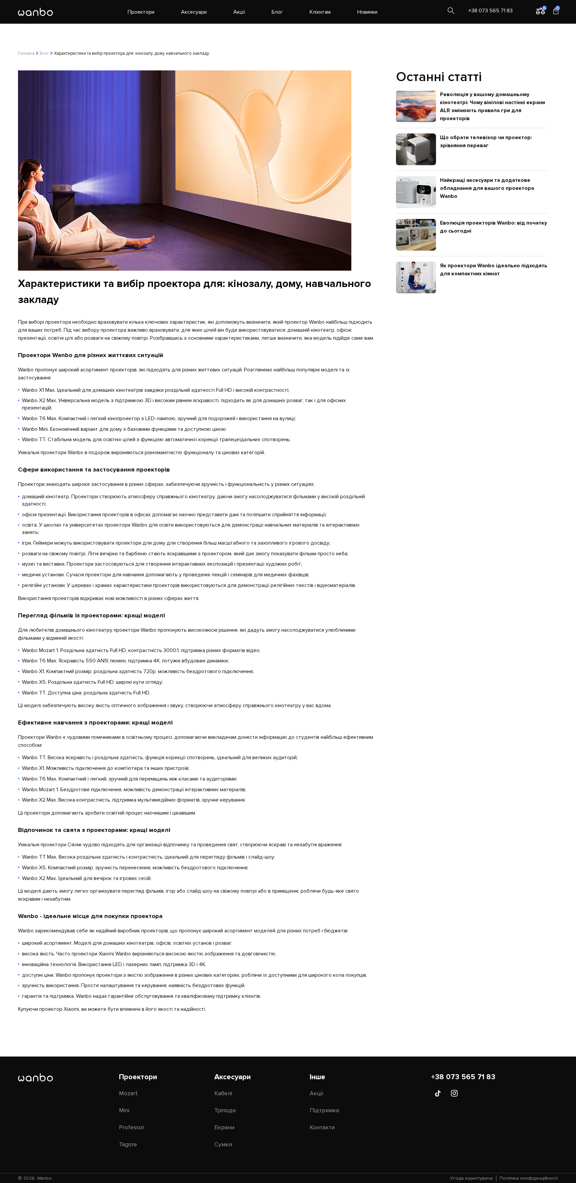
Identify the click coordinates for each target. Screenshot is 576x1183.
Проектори (141, 12)
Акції (239, 12)
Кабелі (223, 1093)
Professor (131, 1127)
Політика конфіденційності (529, 1178)
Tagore (128, 1144)
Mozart (128, 1093)
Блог (277, 12)
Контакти (322, 1127)
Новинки (367, 12)
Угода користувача (471, 1178)
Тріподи (225, 1110)
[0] (538, 11)
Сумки (223, 1144)
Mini (124, 1110)
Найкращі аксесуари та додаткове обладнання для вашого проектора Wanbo (487, 188)
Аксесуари (194, 12)
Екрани (224, 1127)
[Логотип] (35, 12)
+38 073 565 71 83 (490, 10)
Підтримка (324, 1110)
